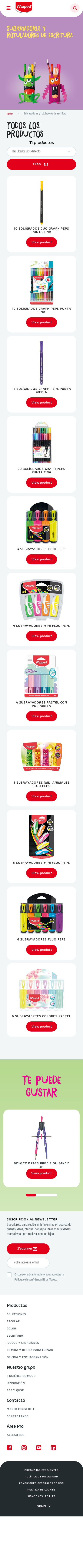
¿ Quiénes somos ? (21, 1376)
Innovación (16, 1383)
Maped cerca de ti (21, 1409)
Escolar (13, 1321)
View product (41, 1173)
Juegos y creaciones (23, 1343)
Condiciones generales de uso (41, 1483)
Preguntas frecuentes (41, 1470)
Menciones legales (42, 1496)
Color (11, 1328)
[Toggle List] (69, 151)
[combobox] (37, 152)
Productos (17, 1306)
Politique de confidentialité (29, 1279)
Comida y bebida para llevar (30, 1350)
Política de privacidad (41, 1477)
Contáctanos (18, 1416)
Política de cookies (41, 1490)
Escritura (15, 1335)
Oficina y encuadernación (28, 1357)
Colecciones (16, 1314)
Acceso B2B (15, 1435)
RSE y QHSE (15, 1390)
